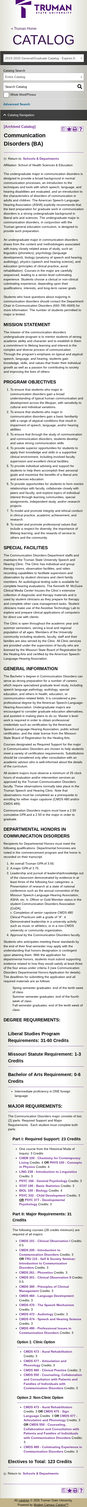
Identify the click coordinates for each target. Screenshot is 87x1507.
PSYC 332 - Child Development (42, 1195)
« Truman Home (24, 28)
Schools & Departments (41, 158)
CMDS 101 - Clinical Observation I (44, 1241)
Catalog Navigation (21, 115)
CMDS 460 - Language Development (46, 1296)
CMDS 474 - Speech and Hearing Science (50, 1319)
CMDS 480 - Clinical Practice (45, 1370)
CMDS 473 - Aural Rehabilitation (48, 1351)
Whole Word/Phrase (23, 94)
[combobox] (43, 58)
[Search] (80, 86)
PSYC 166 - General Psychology (43, 1181)
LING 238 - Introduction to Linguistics (48, 1171)
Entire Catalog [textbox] (15, 77)
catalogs (24, 1500)
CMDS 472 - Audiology (36, 1314)
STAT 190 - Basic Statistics (39, 1186)
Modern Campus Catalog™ (51, 1505)
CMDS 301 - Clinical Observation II (45, 1277)
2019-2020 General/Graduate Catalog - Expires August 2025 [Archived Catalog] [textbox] (44, 58)
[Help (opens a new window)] (80, 129)
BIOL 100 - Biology (33, 1190)
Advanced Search (16, 104)
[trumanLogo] (43, 17)
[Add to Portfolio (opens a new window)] (69, 129)
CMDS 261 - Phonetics (36, 1272)
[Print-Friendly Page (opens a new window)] (74, 129)
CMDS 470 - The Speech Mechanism (46, 1305)
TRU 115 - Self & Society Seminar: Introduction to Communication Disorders (47, 1263)
